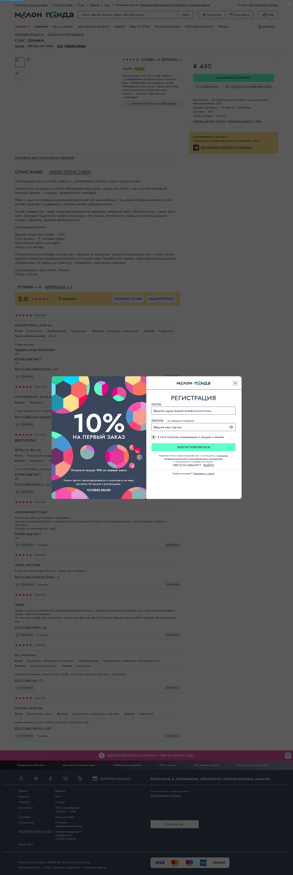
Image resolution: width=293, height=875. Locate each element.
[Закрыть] (235, 383)
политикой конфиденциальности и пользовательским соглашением (196, 457)
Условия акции (99, 490)
